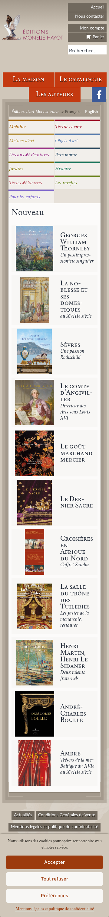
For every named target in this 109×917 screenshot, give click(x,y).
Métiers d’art (21, 141)
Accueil (97, 7)
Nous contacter (89, 16)
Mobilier (17, 127)
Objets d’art (66, 141)
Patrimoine (66, 155)
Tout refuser (54, 879)
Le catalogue (80, 79)
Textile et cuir (68, 127)
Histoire (63, 169)
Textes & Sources (25, 183)
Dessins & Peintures (29, 155)
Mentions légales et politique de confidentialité (54, 909)
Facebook (99, 94)
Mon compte (92, 28)
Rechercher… (82, 50)
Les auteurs (54, 94)
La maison (28, 79)
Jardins (16, 169)
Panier (97, 37)
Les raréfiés (66, 183)
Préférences (54, 895)
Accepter (54, 862)
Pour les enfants (24, 197)
